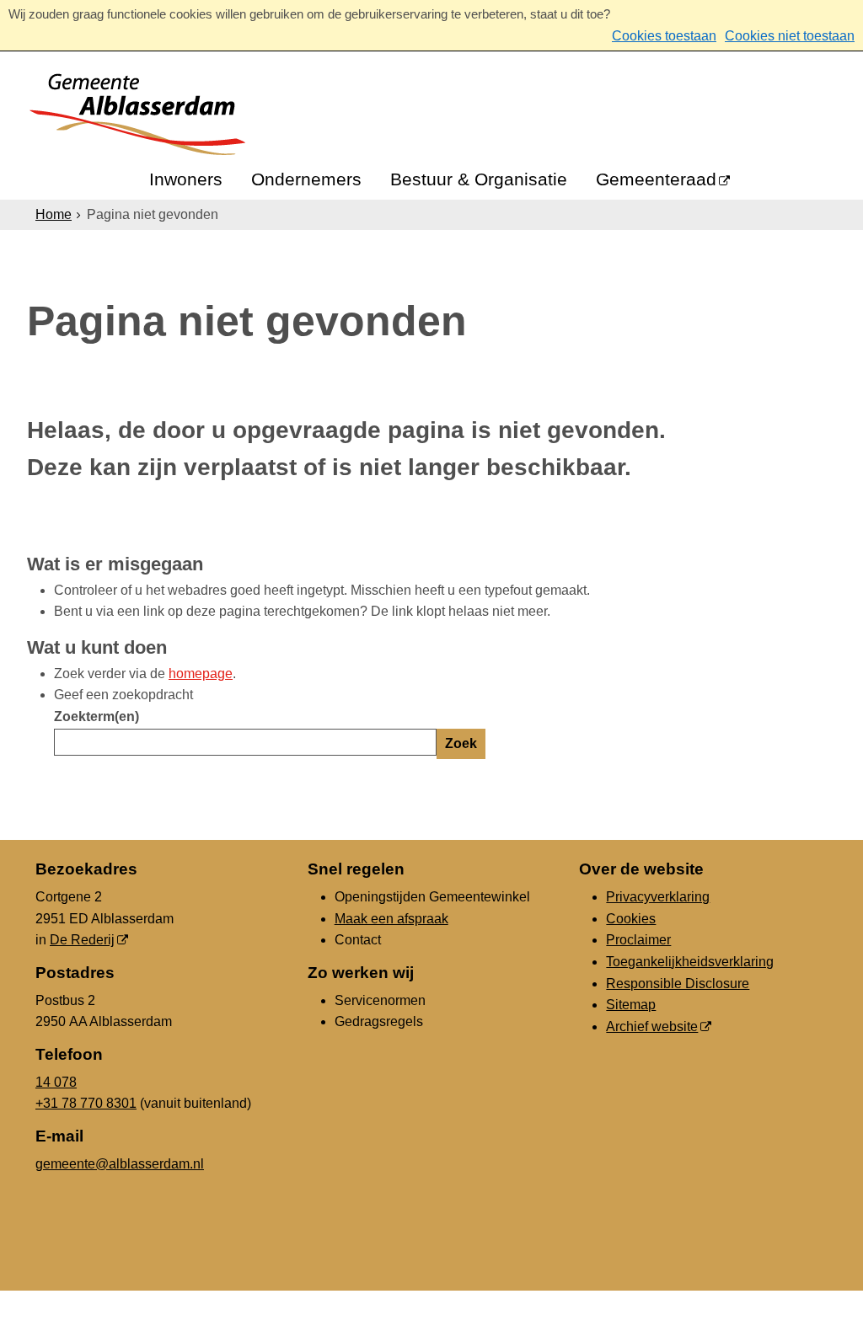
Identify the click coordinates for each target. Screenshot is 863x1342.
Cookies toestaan (664, 36)
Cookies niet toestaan (790, 36)
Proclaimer (638, 940)
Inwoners (185, 179)
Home (53, 214)
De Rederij (82, 940)
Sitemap (631, 1004)
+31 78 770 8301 (86, 1103)
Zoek (461, 743)
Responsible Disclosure (677, 983)
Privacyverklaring (658, 897)
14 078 (56, 1082)
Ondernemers (306, 179)
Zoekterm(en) (96, 716)
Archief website (652, 1026)
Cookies (631, 919)
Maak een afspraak (391, 919)
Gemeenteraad (656, 179)
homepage (201, 673)
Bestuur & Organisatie (478, 179)
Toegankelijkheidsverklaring (690, 961)
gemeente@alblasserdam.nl (119, 1164)
